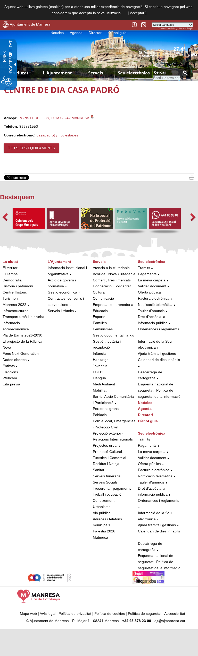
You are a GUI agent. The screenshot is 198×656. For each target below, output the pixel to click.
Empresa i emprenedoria (113, 305)
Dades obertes (15, 360)
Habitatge (101, 360)
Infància (99, 353)
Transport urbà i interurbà (23, 317)
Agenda (76, 33)
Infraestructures (15, 311)
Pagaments (147, 274)
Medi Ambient (104, 384)
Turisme (9, 298)
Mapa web (28, 613)
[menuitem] (24, 323)
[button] (5, 217)
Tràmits (144, 268)
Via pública (102, 513)
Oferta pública (149, 292)
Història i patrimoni (18, 286)
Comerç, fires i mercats (112, 280)
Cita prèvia (11, 384)
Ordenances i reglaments (158, 329)
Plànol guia (118, 33)
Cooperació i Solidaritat (112, 286)
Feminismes (103, 329)
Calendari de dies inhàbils (159, 360)
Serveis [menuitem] (95, 73)
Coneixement (103, 500)
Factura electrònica (153, 298)
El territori (10, 268)
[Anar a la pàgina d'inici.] (26, 27)
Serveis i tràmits (61, 311)
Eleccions (10, 372)
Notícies (57, 33)
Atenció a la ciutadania (111, 268)
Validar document (152, 286)
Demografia (12, 280)
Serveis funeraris (106, 476)
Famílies (100, 323)
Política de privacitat (75, 613)
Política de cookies (109, 613)
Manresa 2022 (14, 305)
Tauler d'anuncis (151, 311)
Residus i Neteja (106, 464)
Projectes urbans (106, 445)
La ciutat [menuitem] (19, 73)
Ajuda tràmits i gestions (157, 353)
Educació (100, 311)
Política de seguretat (144, 613)
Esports (99, 317)
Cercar (160, 72)
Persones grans (106, 409)
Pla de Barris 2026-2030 (22, 335)
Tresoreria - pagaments (112, 488)
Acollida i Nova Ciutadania (114, 274)
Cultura (99, 292)
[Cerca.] (185, 72)
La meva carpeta (152, 280)
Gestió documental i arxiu (113, 335)
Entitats (9, 366)
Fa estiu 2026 (104, 531)
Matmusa (100, 537)
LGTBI (98, 372)
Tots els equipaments (31, 148)
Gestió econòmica (62, 292)
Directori (95, 33)
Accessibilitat (174, 613)
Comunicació (103, 298)
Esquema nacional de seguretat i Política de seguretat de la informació (159, 390)
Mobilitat (99, 390)
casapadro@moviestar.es (57, 135)
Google (190, 28)
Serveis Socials (105, 482)
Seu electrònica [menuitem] (134, 73)
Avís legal (47, 613)
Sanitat (98, 470)
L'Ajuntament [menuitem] (57, 73)
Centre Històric (15, 292)
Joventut (100, 366)
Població (100, 415)
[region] (166, 54)
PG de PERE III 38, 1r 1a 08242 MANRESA (54, 118)
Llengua (99, 378)
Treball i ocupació (107, 494)
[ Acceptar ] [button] (137, 13)
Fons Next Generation (21, 353)
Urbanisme (102, 507)
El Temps (10, 274)
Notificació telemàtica (155, 305)
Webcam (10, 378)
